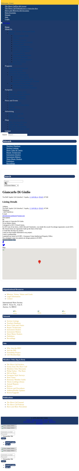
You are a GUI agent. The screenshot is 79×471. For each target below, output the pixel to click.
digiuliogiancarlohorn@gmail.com (13, 216)
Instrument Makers (14, 332)
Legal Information (13, 296)
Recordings (11, 338)
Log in (3, 438)
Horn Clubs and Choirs (15, 325)
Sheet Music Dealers (14, 334)
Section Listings (13, 321)
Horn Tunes (11, 377)
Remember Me (8, 436)
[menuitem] (15, 6)
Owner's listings (7, 240)
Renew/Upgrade (13, 393)
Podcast (15, 405)
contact (28, 420)
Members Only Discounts (16, 369)
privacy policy (48, 420)
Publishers (11, 336)
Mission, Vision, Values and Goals (20, 294)
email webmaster (37, 420)
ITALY (41, 197)
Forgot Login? (10, 442)
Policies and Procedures (16, 388)
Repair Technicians (14, 327)
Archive (15, 364)
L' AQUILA (34, 197)
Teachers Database (14, 323)
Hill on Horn (11, 373)
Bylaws (9, 386)
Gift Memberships (13, 355)
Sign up (8, 444)
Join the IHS (11, 350)
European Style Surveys (16, 375)
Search (4, 135)
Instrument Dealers (14, 330)
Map (14, 240)
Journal (15, 402)
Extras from (17, 367)
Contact (10, 299)
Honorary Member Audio (16, 380)
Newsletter (17, 407)
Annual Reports (13, 384)
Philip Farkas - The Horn (16, 371)
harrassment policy (42, 422)
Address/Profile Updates (16, 390)
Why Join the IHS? (14, 348)
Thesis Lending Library (15, 382)
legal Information (28, 422)
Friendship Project (13, 352)
